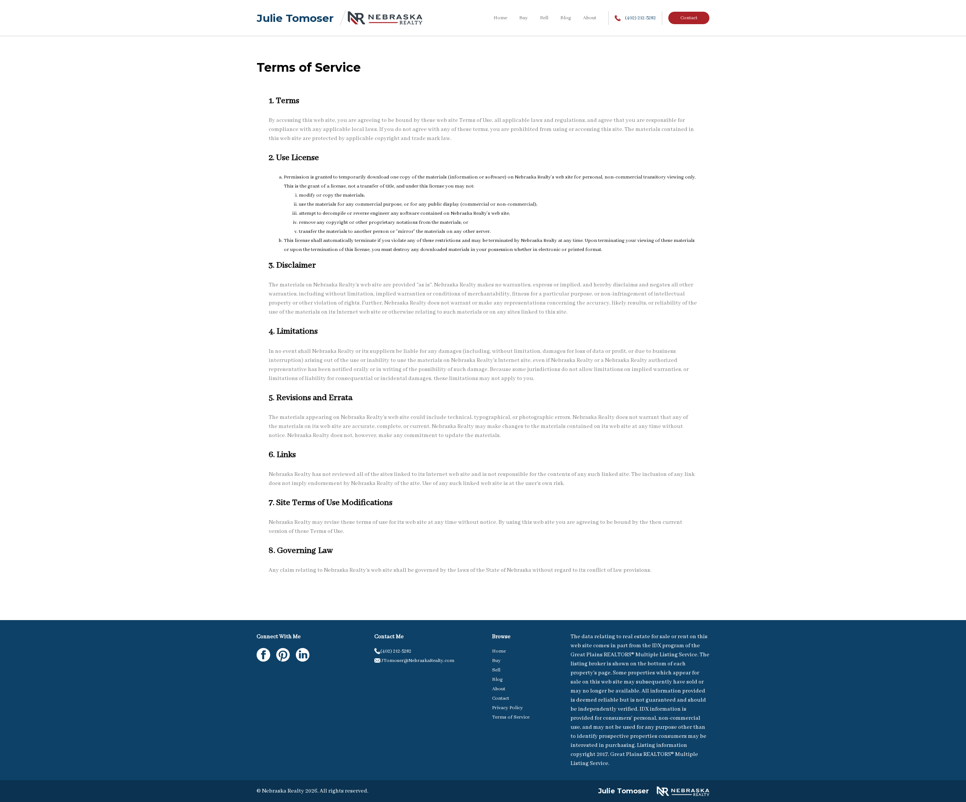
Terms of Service (510, 717)
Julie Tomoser (295, 18)
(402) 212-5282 (640, 18)
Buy (523, 18)
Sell (544, 18)
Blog (565, 18)
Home (500, 18)
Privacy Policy (507, 708)
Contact (688, 18)
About (589, 18)
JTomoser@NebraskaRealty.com (417, 660)
